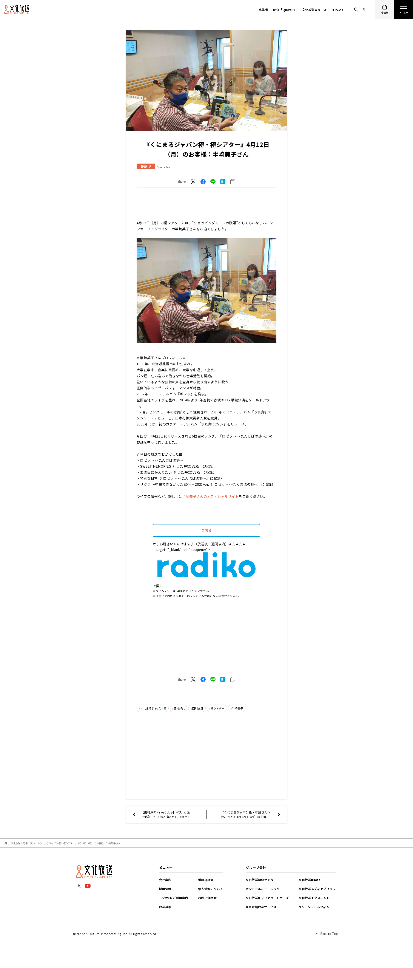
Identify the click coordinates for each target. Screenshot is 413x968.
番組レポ (146, 166)
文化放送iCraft (309, 880)
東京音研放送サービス (261, 907)
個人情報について (210, 889)
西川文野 (197, 708)
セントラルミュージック (263, 889)
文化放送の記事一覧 (22, 843)
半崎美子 (237, 708)
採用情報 (165, 889)
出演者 (263, 10)
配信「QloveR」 (285, 10)
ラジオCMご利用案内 (173, 898)
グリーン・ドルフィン (314, 907)
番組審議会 (206, 880)
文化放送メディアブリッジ (317, 889)
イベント (338, 10)
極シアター (218, 708)
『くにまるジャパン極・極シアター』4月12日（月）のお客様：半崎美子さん (79, 843)
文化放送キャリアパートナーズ (267, 898)
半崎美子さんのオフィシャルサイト (210, 496)
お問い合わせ (207, 898)
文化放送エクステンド (314, 898)
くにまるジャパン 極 (153, 708)
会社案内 (165, 880)
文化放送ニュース (314, 10)
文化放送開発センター (261, 880)
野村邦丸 (179, 708)
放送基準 (165, 907)
